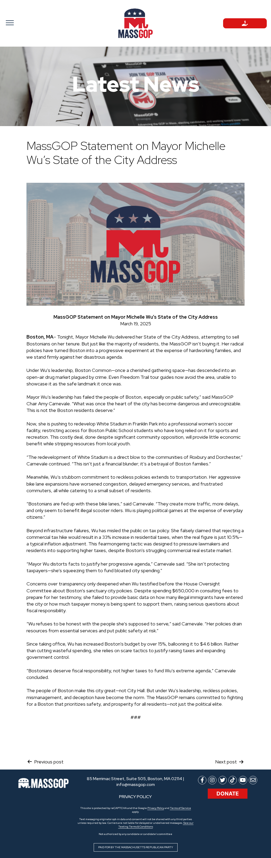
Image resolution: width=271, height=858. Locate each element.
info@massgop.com (135, 784)
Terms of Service (180, 808)
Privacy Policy (155, 808)
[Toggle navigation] (26, 22)
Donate (227, 793)
